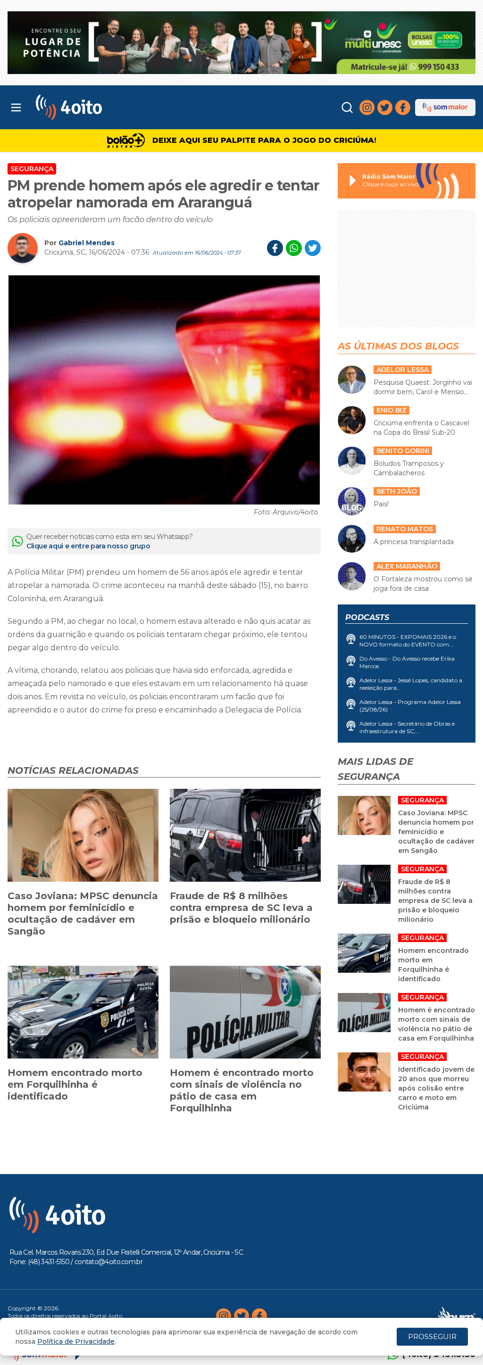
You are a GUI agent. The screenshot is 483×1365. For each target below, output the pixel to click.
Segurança (31, 169)
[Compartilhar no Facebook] (275, 248)
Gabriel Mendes (86, 243)
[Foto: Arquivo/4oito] (164, 389)
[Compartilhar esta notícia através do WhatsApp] (294, 248)
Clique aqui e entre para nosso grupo (88, 546)
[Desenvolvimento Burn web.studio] (456, 1316)
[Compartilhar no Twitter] (313, 248)
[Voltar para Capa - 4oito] (95, 107)
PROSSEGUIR (432, 1336)
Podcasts (367, 617)
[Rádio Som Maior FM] (445, 107)
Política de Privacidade (76, 1341)
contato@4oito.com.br (108, 1261)
